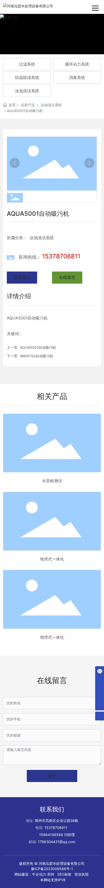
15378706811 (61, 256)
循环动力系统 (77, 64)
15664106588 (51, 834)
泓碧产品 (28, 105)
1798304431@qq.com (56, 842)
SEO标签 (64, 874)
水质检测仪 (52, 480)
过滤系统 (27, 64)
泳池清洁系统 (27, 90)
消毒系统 (77, 77)
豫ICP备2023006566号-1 (52, 869)
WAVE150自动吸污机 (36, 356)
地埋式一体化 (52, 558)
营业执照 (81, 874)
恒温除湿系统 (27, 77)
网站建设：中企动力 (30, 874)
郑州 (50, 874)
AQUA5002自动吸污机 (38, 347)
